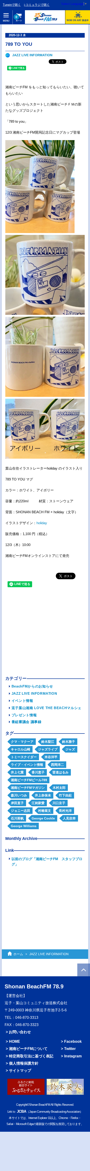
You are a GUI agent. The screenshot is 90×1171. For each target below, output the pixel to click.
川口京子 (58, 803)
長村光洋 (65, 810)
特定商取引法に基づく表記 (31, 1056)
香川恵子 (38, 772)
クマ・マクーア (22, 741)
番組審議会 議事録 (27, 722)
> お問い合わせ (18, 1032)
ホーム (18, 954)
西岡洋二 (57, 764)
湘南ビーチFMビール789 (29, 780)
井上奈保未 (43, 795)
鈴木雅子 (68, 741)
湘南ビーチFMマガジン (28, 787)
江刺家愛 (38, 803)
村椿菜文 (44, 810)
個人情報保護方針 (24, 1063)
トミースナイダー (24, 757)
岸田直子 (17, 803)
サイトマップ (20, 1070)
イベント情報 (22, 701)
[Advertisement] (45, 632)
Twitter (70, 1049)
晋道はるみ (60, 772)
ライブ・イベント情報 (27, 764)
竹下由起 (65, 795)
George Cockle (43, 818)
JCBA (21, 1111)
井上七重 (17, 772)
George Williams (23, 826)
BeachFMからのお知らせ (32, 686)
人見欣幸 (69, 818)
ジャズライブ (47, 749)
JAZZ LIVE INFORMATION (32, 55)
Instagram (73, 1056)
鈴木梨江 (47, 741)
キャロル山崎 (20, 749)
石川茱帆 (17, 818)
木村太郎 (59, 787)
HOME (14, 1041)
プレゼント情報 (24, 715)
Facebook (73, 1041)
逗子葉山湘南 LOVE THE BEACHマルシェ (46, 708)
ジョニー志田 (20, 810)
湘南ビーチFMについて (28, 1049)
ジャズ (70, 749)
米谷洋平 (51, 757)
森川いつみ (19, 795)
